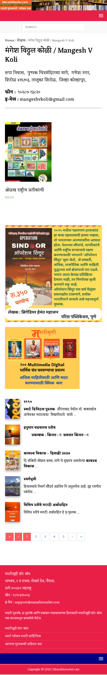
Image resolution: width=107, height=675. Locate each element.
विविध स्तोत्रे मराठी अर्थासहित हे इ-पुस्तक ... (51, 512)
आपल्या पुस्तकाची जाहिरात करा (24, 644)
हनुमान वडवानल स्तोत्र (39, 428)
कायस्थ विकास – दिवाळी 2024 (47, 453)
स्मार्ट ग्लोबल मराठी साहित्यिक (23, 636)
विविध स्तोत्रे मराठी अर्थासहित (45, 505)
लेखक (21, 40)
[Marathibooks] (53, 7)
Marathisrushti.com (66, 669)
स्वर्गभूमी (30, 479)
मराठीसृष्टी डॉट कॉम (16, 628)
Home (9, 40)
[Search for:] (53, 27)
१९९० (28, 402)
